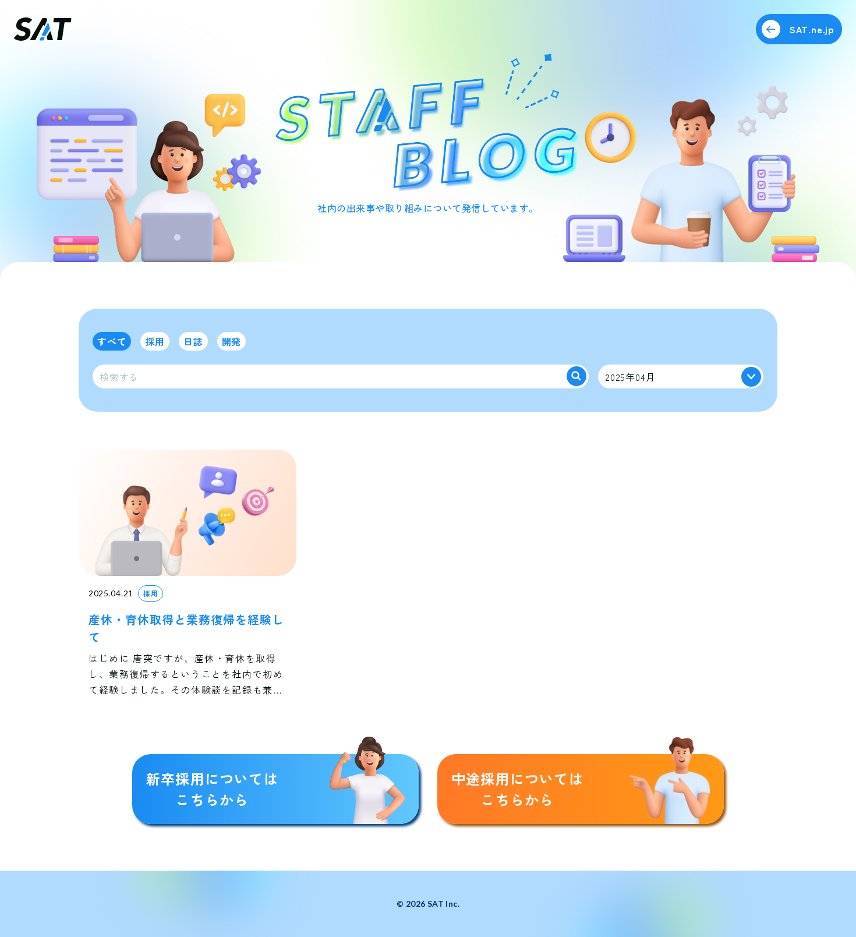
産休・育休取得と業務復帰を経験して (186, 628)
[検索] (576, 376)
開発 (232, 341)
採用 (155, 341)
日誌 (193, 341)
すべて (111, 341)
